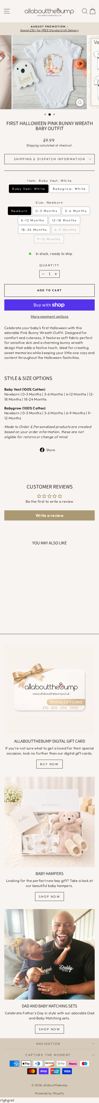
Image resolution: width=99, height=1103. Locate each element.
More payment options (50, 316)
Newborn (19, 211)
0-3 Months (46, 211)
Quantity (49, 265)
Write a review (49, 515)
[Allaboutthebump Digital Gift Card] (49, 689)
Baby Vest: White (28, 189)
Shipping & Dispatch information (49, 159)
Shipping (32, 145)
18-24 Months (34, 230)
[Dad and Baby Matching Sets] (49, 954)
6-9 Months (66, 230)
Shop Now (49, 896)
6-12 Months (32, 220)
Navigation (48, 1044)
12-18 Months (64, 220)
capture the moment (48, 1055)
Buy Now (49, 764)
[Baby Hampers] (49, 822)
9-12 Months (48, 239)
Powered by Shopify (49, 1093)
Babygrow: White (69, 189)
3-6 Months (76, 211)
